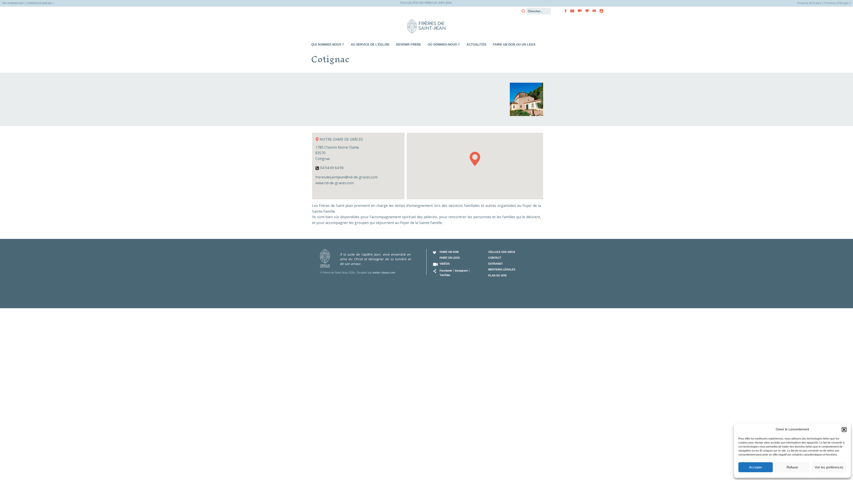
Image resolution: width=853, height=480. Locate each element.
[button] (844, 429)
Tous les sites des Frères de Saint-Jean (426, 3)
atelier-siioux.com (384, 272)
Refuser (792, 467)
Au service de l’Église (370, 44)
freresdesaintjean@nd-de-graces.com (346, 177)
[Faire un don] (586, 10)
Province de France (809, 3)
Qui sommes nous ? (327, 44)
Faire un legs (450, 257)
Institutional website (39, 3)
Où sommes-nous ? (444, 44)
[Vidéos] (578, 11)
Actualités (476, 44)
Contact (494, 257)
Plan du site (497, 275)
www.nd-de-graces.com (334, 182)
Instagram (461, 270)
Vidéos (445, 263)
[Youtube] (571, 11)
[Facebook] (564, 11)
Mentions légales (501, 269)
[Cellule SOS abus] (600, 11)
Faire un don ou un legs (514, 44)
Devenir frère (408, 44)
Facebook (446, 270)
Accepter (755, 467)
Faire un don (449, 252)
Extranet (495, 263)
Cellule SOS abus (501, 252)
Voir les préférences (829, 467)
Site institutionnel (13, 3)
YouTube (445, 275)
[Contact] (593, 11)
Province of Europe (837, 3)
